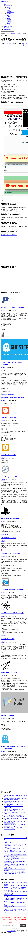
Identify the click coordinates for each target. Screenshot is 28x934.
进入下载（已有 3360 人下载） (9, 235)
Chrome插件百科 (8, 27)
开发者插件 (10, 8)
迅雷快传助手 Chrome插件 (9, 673)
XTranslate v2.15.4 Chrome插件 (10, 553)
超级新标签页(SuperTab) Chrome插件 (12, 397)
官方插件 (9, 21)
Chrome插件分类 (8, 5)
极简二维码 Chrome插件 (8, 538)
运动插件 (9, 18)
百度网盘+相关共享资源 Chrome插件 (12, 589)
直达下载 (25, 44)
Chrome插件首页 (11, 33)
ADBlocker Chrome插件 (8, 455)
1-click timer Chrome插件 (8, 417)
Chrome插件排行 (8, 29)
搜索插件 (9, 20)
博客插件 (9, 23)
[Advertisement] (14, 60)
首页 (5, 4)
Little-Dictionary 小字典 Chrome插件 (12, 613)
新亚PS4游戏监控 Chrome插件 (10, 518)
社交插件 (9, 13)
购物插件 (9, 7)
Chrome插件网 (4, 1)
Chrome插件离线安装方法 (14, 928)
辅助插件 (9, 10)
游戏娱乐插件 (10, 15)
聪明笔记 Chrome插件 (7, 715)
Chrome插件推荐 (8, 26)
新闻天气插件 (10, 12)
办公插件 (9, 24)
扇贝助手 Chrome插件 (7, 639)
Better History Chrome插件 (9, 477)
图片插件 (9, 16)
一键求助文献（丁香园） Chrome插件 (12, 307)
